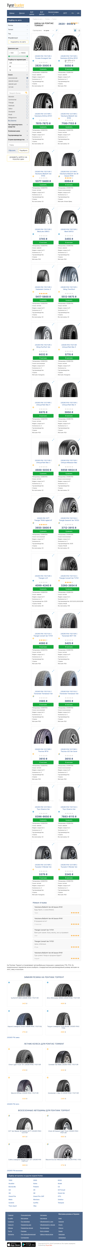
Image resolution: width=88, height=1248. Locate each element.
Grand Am (61, 1193)
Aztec (35, 1183)
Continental (12, 99)
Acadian (11, 1183)
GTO (59, 1196)
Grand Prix (12, 1196)
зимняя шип (12, 84)
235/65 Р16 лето (13, 1104)
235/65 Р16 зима (13, 1037)
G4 (10, 1190)
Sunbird (11, 1203)
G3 (59, 1187)
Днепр (60, 1225)
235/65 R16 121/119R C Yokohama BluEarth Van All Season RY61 (69, 174)
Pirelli (10, 114)
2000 (35, 1180)
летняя (10, 87)
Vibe (34, 1206)
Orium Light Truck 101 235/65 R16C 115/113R (25, 1064)
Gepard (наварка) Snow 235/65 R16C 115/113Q (25, 1026)
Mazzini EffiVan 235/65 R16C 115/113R (24, 1093)
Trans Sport (13, 1206)
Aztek (60, 1183)
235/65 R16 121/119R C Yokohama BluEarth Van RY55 (69, 116)
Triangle (11, 102)
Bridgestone (12, 117)
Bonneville (12, 1187)
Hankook (11, 105)
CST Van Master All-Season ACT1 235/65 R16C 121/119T (24, 1132)
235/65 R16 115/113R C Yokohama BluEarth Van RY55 (43, 174)
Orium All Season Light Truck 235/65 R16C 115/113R (63, 1132)
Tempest (61, 1203)
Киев (60, 1218)
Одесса (60, 1228)
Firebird (36, 1187)
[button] (53, 13)
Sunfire (35, 1203)
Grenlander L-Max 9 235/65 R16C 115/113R (63, 1093)
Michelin (11, 96)
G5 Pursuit (61, 1190)
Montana (36, 1199)
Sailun (10, 108)
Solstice (60, 1199)
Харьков (61, 1221)
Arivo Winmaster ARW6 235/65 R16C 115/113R (63, 998)
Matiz (10, 1199)
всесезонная (12, 78)
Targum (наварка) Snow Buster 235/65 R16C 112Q (63, 1027)
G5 (34, 1190)
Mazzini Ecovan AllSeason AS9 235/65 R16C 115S (63, 1159)
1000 (10, 1180)
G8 (34, 1193)
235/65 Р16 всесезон (15, 1170)
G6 (10, 1193)
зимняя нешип (13, 81)
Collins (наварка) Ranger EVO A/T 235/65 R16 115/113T (24, 1160)
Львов (60, 1231)
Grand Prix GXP (38, 1196)
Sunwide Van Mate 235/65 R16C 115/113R (63, 1064)
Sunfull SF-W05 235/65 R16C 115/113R (25, 998)
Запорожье (62, 1237)
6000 (60, 1180)
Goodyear (11, 111)
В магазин (69, 69)
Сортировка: (37, 30)
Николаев (61, 1234)
